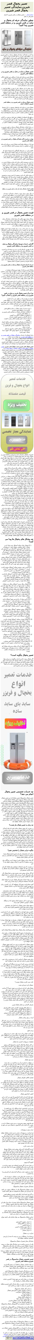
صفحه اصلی (29, 14)
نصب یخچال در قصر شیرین (13, 348)
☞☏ (20, 1337)
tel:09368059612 (23, 1337)
